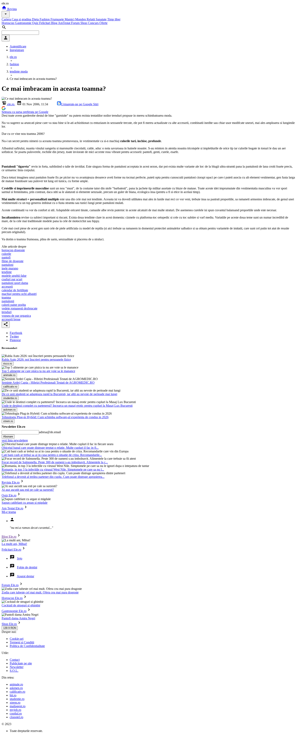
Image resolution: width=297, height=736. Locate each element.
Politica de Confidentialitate (27, 646)
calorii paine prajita (14, 304)
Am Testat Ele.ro (12, 508)
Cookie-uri (16, 638)
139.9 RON (9, 627)
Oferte (103, 23)
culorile (6, 254)
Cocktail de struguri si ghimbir (21, 605)
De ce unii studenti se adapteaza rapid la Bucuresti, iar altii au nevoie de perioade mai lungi (59, 394)
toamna (6, 297)
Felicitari (45, 23)
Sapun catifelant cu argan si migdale (24, 502)
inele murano (10, 268)
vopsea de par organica (16, 315)
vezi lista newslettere (15, 440)
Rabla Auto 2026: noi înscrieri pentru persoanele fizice (36, 359)
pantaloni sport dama (15, 283)
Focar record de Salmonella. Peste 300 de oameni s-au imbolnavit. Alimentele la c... (55, 462)
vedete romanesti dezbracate (19, 308)
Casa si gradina (22, 19)
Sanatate (101, 19)
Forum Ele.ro (10, 585)
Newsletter (16, 667)
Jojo (19, 558)
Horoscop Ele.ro (12, 598)
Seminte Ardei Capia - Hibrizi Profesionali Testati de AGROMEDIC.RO (48, 382)
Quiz (35, 23)
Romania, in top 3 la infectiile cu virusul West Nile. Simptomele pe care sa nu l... (53, 469)
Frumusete (58, 19)
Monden (81, 19)
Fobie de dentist (27, 567)
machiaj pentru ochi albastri (19, 294)
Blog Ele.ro (9, 536)
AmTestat (64, 23)
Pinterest (15, 340)
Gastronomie (23, 23)
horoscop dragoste (13, 250)
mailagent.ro (17, 706)
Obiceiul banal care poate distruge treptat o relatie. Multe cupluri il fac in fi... (50, 447)
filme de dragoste (12, 261)
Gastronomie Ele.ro (14, 611)
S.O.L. (14, 670)
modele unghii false (14, 275)
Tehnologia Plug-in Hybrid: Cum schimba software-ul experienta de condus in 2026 (55, 417)
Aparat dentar (25, 576)
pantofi (6, 257)
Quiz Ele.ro (9, 495)
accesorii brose (11, 319)
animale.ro (16, 684)
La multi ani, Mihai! (14, 544)
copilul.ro (16, 713)
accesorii (7, 286)
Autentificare (18, 46)
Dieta (36, 19)
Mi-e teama (9, 512)
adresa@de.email (50, 432)
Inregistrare (17, 50)
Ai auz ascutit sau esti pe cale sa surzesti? (28, 489)
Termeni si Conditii (22, 642)
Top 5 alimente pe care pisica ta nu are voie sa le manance (38, 371)
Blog (54, 23)
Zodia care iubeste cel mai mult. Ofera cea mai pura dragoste (40, 592)
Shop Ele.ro (9, 624)
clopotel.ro (16, 717)
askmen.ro (16, 688)
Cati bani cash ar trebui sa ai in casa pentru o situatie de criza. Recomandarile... (52, 455)
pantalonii (8, 301)
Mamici (70, 19)
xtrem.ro (15, 702)
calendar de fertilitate (15, 290)
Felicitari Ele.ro (11, 549)
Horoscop (8, 23)
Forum (75, 23)
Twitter (14, 336)
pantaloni (7, 264)
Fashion (45, 19)
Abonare (8, 436)
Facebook (16, 333)
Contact (15, 659)
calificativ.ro (17, 691)
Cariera (7, 19)
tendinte (7, 272)
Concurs (93, 23)
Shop (84, 23)
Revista (11, 9)
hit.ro (13, 695)
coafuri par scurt (12, 279)
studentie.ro (17, 699)
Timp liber (113, 19)
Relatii (91, 19)
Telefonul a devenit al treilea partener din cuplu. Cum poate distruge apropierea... (53, 476)
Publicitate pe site (21, 663)
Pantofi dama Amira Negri (18, 618)
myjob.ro (15, 710)
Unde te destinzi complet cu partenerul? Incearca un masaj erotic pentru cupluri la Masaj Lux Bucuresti (67, 405)
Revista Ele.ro (11, 482)
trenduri (7, 312)
